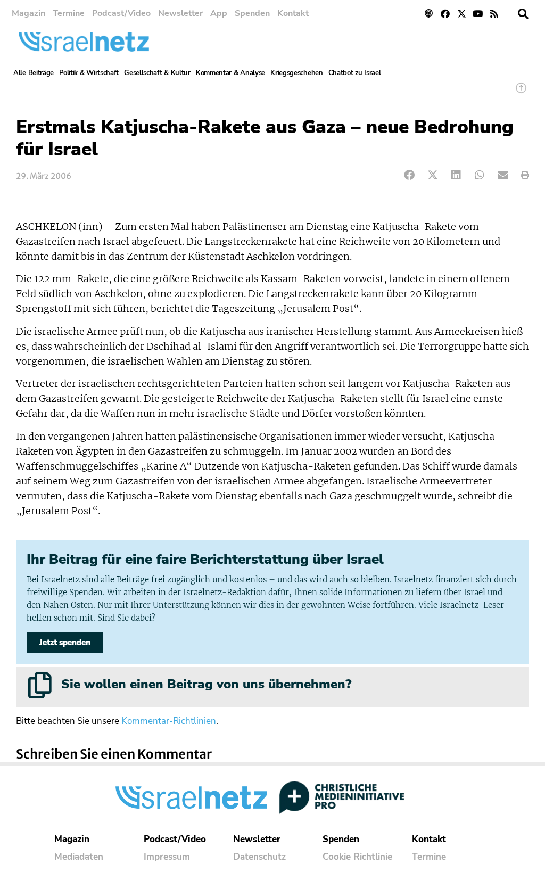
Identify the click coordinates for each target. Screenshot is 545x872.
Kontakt (293, 13)
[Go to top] (521, 93)
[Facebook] (445, 13)
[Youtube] (477, 13)
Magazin (28, 13)
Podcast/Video (121, 13)
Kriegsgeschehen (296, 73)
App (218, 13)
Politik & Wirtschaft (89, 73)
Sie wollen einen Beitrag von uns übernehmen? (206, 684)
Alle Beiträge (33, 73)
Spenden (252, 13)
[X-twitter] (461, 13)
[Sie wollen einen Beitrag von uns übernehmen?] (40, 685)
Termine (69, 13)
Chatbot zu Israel (354, 73)
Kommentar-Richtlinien (168, 721)
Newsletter (180, 13)
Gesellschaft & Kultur (157, 73)
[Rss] (494, 13)
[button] (523, 13)
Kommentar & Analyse (230, 73)
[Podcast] (429, 13)
